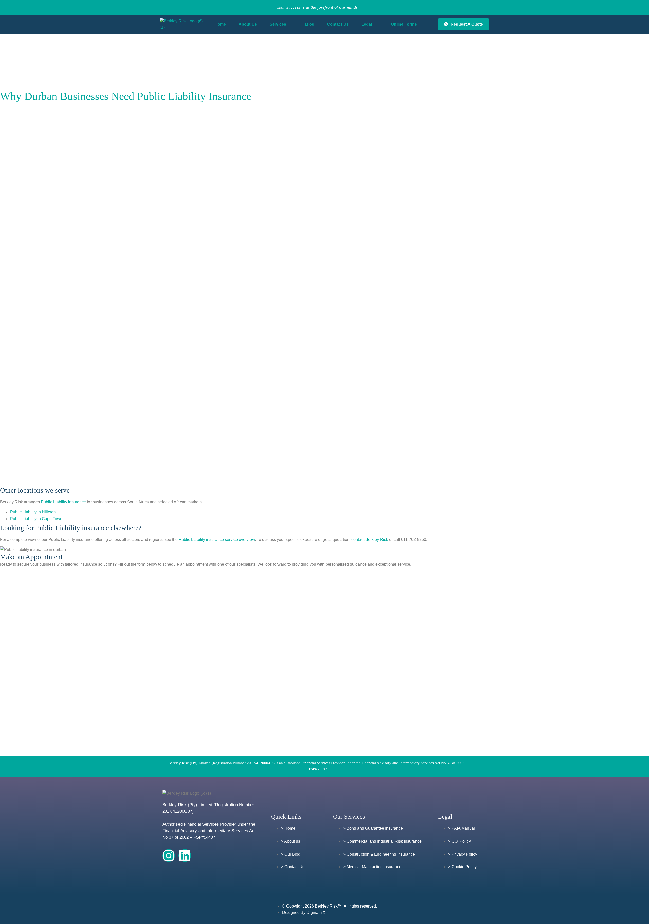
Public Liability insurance (63, 502)
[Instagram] (168, 855)
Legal (366, 24)
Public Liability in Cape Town (36, 518)
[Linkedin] (184, 855)
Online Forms (404, 24)
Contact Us (338, 24)
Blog (309, 24)
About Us (248, 24)
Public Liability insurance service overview (217, 539)
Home (220, 24)
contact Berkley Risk (369, 539)
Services (277, 24)
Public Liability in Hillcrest (33, 512)
